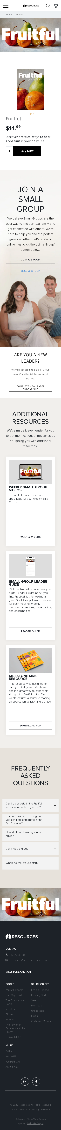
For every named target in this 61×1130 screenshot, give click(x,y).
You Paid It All (13, 1061)
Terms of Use (17, 1109)
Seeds (35, 1000)
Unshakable (37, 1010)
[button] (5, 5)
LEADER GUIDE (30, 631)
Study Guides (40, 984)
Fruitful (19, 14)
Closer (9, 1014)
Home (9, 14)
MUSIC (10, 1045)
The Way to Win (14, 995)
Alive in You (12, 1067)
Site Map (45, 1109)
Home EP (11, 1056)
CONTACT (12, 949)
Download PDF (30, 726)
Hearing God (38, 995)
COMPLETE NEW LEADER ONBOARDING (31, 388)
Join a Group (30, 260)
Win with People (14, 990)
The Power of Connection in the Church (15, 1028)
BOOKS (10, 984)
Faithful (9, 1051)
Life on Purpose (40, 990)
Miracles (10, 1009)
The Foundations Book (15, 1002)
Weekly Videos (30, 537)
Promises (36, 1005)
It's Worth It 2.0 (13, 1037)
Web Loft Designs (35, 1124)
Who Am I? (11, 1019)
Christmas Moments (42, 1021)
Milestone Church (18, 971)
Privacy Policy (32, 1109)
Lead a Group (30, 271)
